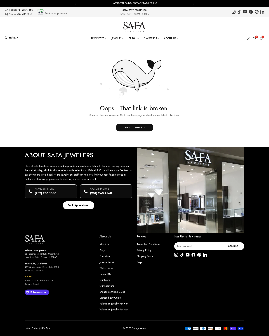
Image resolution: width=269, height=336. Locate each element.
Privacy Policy (144, 250)
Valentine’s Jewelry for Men (113, 309)
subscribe (233, 246)
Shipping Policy (145, 256)
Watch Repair (106, 268)
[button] (75, 3)
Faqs (139, 262)
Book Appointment (79, 205)
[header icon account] (248, 38)
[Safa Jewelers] (134, 26)
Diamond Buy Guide (110, 298)
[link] (98, 38)
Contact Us (105, 274)
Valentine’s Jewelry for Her (113, 303)
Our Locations (106, 286)
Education (104, 256)
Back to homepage (135, 127)
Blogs (102, 250)
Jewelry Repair (107, 262)
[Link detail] (234, 12)
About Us (104, 244)
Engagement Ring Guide (112, 292)
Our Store (104, 280)
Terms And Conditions (148, 244)
